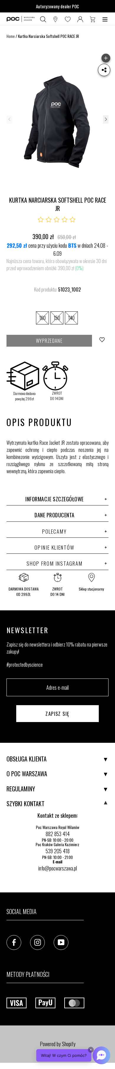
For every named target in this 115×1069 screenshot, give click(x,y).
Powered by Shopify (57, 1044)
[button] (106, 119)
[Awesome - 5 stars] (72, 219)
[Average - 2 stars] (49, 219)
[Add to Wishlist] (103, 341)
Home (10, 36)
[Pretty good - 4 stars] (65, 219)
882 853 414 (58, 834)
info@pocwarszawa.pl (57, 868)
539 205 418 (58, 851)
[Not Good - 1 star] (41, 219)
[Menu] (105, 19)
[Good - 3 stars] (57, 219)
